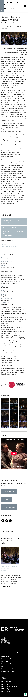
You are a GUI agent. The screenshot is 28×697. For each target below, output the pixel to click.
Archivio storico (6, 661)
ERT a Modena (6, 681)
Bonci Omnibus (9, 491)
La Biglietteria (5, 656)
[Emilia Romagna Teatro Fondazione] (2, 6)
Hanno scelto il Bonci (8, 659)
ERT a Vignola (5, 684)
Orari (5, 28)
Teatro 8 (7, 499)
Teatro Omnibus (9, 507)
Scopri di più (8, 235)
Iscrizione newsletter (8, 669)
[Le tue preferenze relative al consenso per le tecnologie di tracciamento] (25, 694)
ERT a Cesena (5, 691)
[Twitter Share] (7, 521)
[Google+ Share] (11, 521)
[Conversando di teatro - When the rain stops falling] (11, 555)
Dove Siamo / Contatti (8, 664)
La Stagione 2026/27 (8, 671)
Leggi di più (7, 587)
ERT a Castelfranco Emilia (9, 686)
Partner (3, 666)
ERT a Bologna (6, 689)
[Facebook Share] (3, 521)
